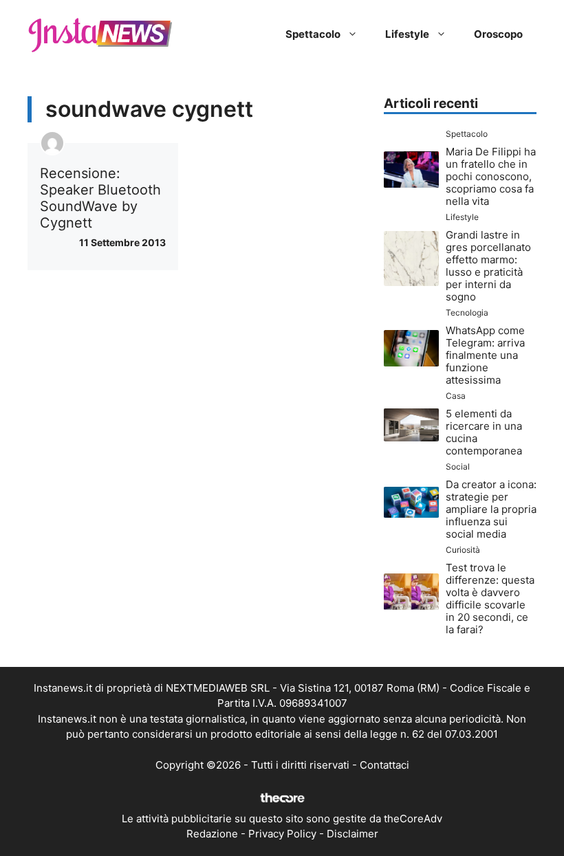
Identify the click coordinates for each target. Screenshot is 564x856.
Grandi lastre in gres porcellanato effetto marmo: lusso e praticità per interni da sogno (488, 265)
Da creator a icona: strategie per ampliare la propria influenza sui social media (491, 509)
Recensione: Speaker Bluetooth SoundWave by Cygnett (100, 198)
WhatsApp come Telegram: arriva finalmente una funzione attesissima (485, 355)
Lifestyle (407, 34)
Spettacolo (312, 34)
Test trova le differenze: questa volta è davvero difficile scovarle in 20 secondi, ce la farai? (490, 598)
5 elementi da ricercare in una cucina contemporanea (484, 432)
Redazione (212, 833)
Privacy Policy (282, 833)
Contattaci (384, 764)
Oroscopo (498, 34)
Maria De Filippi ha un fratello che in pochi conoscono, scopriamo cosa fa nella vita (491, 176)
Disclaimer (352, 833)
